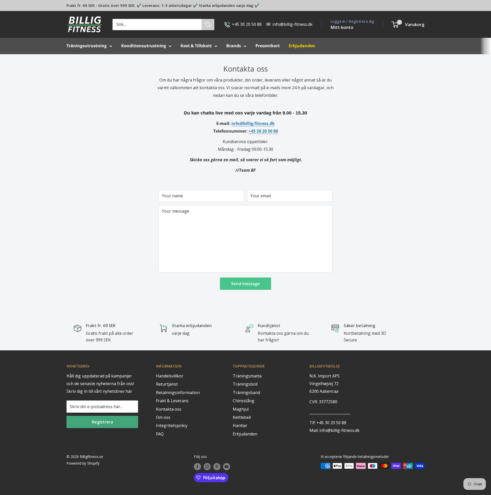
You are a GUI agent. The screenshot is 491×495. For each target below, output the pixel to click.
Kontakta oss (168, 409)
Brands (233, 46)
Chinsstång (243, 401)
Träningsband (246, 392)
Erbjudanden (245, 434)
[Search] (208, 24)
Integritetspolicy (171, 425)
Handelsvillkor (169, 376)
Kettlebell (242, 417)
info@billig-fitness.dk (253, 123)
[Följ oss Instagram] (207, 466)
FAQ (160, 434)
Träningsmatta (247, 376)
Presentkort (267, 46)
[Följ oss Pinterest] (216, 466)
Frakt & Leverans (172, 401)
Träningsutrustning (86, 46)
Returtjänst (167, 384)
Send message (245, 283)
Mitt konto (341, 27)
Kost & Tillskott (196, 46)
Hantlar (240, 425)
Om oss (163, 417)
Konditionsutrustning (143, 46)
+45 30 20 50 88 (263, 131)
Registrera (102, 422)
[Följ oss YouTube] (226, 466)
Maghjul (241, 409)
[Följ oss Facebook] (197, 466)
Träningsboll (245, 384)
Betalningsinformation (178, 392)
